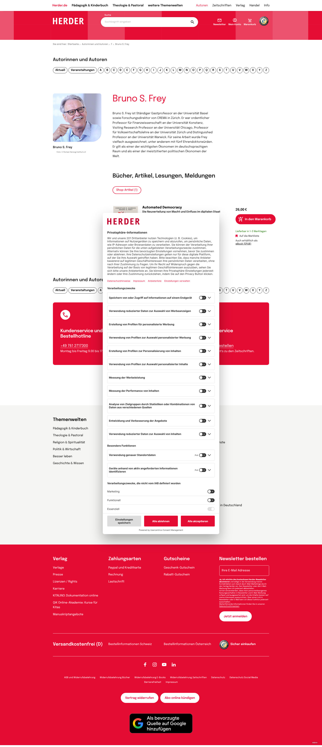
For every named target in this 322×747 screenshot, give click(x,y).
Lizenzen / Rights (65, 581)
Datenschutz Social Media (244, 677)
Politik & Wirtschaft (67, 449)
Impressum (172, 682)
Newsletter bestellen (243, 559)
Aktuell (60, 70)
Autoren (202, 5)
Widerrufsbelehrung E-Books (149, 677)
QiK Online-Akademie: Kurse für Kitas (75, 605)
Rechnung (115, 574)
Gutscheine (177, 559)
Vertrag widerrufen (139, 698)
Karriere (58, 588)
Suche (108, 15)
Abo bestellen (220, 346)
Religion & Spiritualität (69, 442)
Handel (255, 5)
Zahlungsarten (124, 559)
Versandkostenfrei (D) (78, 644)
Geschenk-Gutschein (179, 567)
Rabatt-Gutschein (177, 574)
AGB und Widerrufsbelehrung (79, 677)
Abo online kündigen (180, 698)
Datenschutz (218, 677)
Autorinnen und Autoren (95, 44)
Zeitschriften (221, 5)
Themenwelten (69, 419)
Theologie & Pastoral (128, 5)
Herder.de (59, 5)
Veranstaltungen (82, 70)
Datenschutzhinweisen (229, 606)
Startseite (73, 44)
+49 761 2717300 (74, 346)
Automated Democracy (162, 207)
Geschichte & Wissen (68, 463)
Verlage (58, 567)
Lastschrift (116, 581)
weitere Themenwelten (165, 5)
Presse (58, 574)
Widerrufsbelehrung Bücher (115, 677)
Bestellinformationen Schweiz (130, 644)
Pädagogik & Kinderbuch (90, 5)
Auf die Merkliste (249, 236)
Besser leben (62, 456)
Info (267, 5)
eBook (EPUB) (243, 244)
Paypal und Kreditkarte (124, 567)
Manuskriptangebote (68, 614)
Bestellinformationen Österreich (187, 644)
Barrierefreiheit (152, 682)
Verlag (240, 5)
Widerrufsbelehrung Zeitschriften (188, 677)
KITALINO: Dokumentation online (75, 595)
